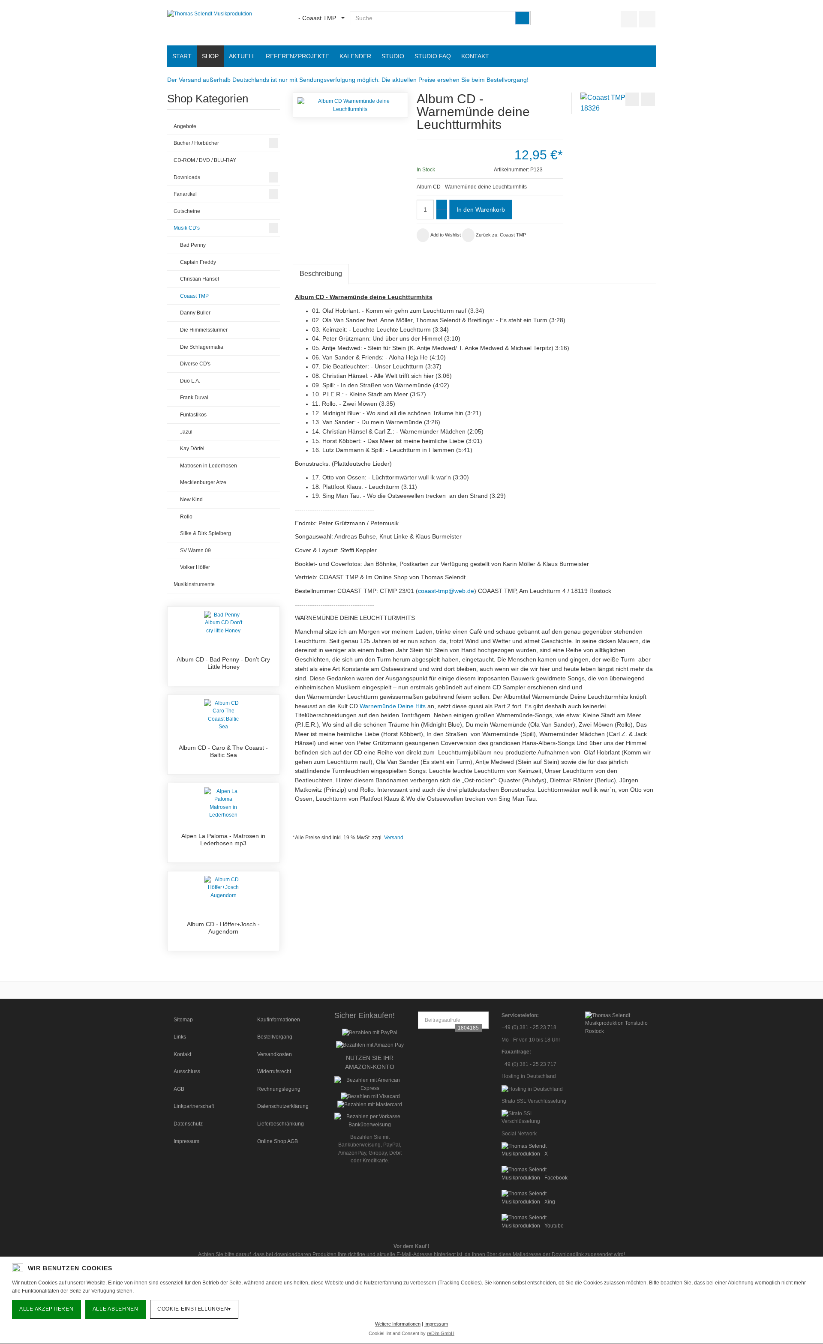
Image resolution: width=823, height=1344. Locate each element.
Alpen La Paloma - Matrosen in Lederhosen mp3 (223, 839)
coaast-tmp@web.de (446, 590)
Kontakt (182, 1054)
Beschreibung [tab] (321, 273)
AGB (179, 1089)
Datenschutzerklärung (283, 1106)
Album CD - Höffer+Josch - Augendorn (223, 928)
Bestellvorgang (274, 1037)
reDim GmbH (440, 1333)
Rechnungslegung (278, 1089)
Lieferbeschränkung (280, 1124)
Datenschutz (188, 1124)
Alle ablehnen (115, 1309)
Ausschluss (187, 1072)
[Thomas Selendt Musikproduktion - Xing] (537, 1197)
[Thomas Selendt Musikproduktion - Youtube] (537, 1221)
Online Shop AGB (277, 1141)
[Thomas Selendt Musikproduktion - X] (537, 1149)
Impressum (186, 1141)
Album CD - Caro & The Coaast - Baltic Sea (223, 751)
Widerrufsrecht (274, 1072)
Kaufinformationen (278, 1020)
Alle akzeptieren (46, 1309)
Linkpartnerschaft (194, 1106)
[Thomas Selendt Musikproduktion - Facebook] (537, 1173)
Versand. (394, 838)
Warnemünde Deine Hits (393, 706)
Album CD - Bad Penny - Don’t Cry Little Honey (223, 663)
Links (180, 1037)
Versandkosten (274, 1054)
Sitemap (183, 1020)
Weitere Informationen (398, 1323)
